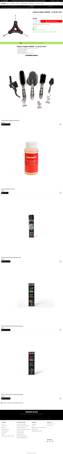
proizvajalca (42, 23)
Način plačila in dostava (21, 424)
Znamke (42, 3)
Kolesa (8, 3)
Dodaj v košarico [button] (7, 124)
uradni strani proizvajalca (29, 53)
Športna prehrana (31, 3)
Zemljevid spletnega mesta (22, 437)
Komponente (12, 3)
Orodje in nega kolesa (13, 7)
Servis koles (38, 3)
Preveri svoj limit (50, 6)
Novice (33, 425)
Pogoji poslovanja (20, 434)
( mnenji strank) (38, 14)
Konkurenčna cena (20, 432)
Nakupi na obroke (20, 430)
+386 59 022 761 (35, 429)
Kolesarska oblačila (24, 3)
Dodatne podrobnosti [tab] (29, 43)
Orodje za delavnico (20, 7)
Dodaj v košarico (52, 21)
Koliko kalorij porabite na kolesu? (8, 436)
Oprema (17, 3)
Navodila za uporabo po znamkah (23, 429)
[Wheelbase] (3, 3)
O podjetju (34, 424)
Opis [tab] (21, 43)
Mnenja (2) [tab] (40, 43)
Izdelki (5, 7)
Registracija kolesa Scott (21, 427)
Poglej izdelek (60, 124)
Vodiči (3, 434)
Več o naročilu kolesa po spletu (23, 425)
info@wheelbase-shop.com (37, 430)
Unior (44, 24)
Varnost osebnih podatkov (22, 436)
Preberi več (6, 192)
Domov (2, 7)
